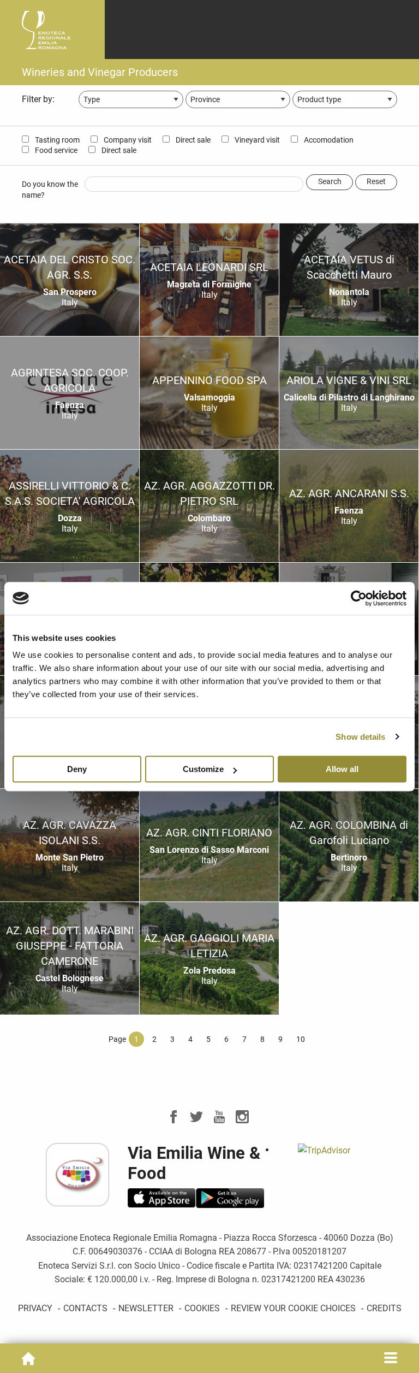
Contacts (85, 1308)
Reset (376, 181)
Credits (384, 1308)
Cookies (202, 1308)
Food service (55, 150)
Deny (77, 769)
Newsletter (145, 1308)
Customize (203, 769)
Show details (360, 736)
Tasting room (56, 139)
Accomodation (328, 139)
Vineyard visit (256, 139)
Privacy (35, 1308)
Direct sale (192, 139)
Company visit (127, 139)
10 (300, 1039)
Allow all (342, 769)
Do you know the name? (50, 189)
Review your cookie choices (293, 1308)
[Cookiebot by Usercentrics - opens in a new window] (358, 598)
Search (330, 181)
